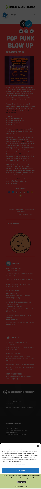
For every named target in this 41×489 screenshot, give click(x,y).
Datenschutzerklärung (21, 486)
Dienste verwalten (20, 465)
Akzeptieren (20, 470)
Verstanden (21, 482)
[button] (38, 446)
